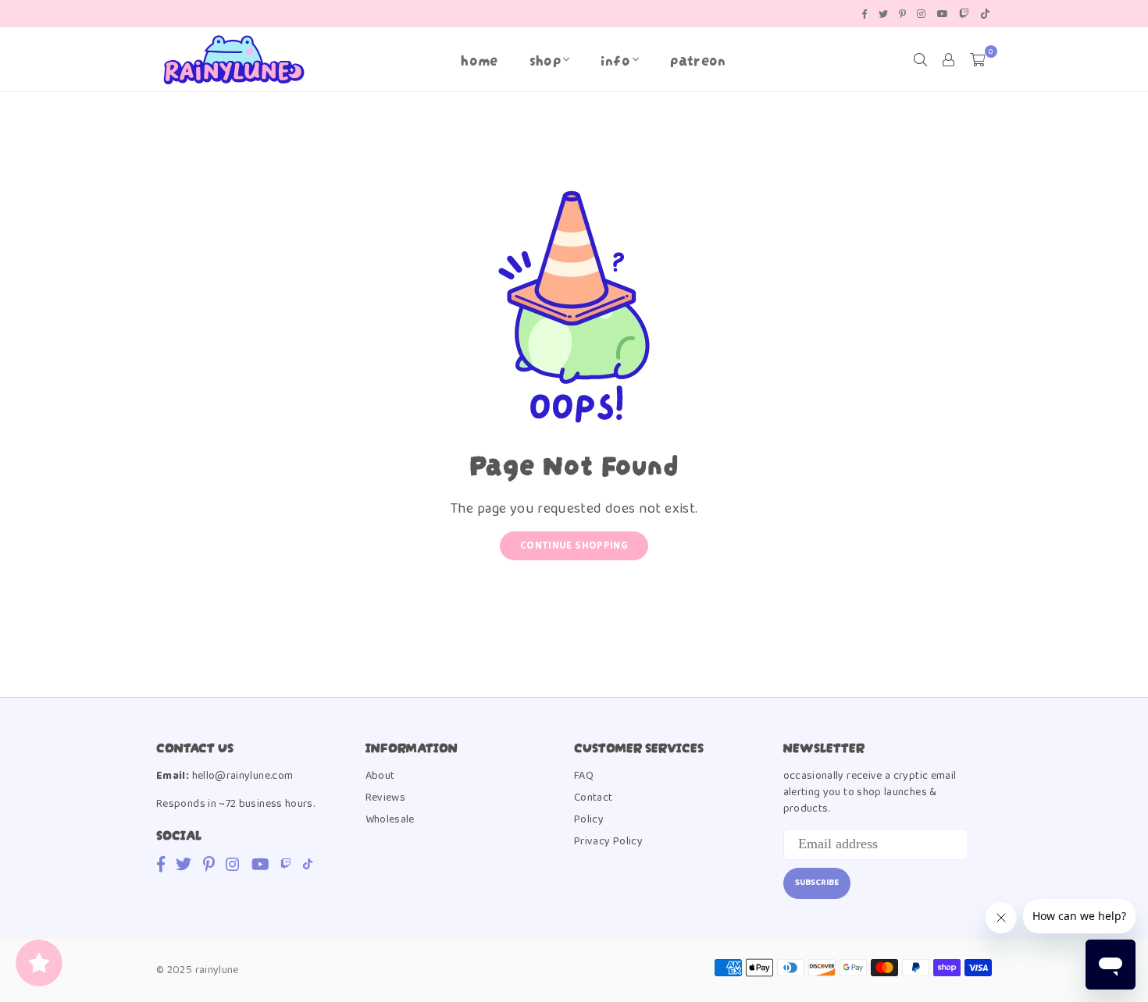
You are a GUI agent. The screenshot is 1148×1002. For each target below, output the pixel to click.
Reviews (385, 797)
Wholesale (390, 819)
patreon (698, 59)
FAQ (584, 775)
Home (479, 59)
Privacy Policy (608, 841)
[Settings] (949, 59)
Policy (589, 819)
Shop (545, 59)
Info (615, 59)
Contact (593, 797)
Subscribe (817, 883)
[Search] (921, 59)
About (380, 775)
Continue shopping (574, 546)
